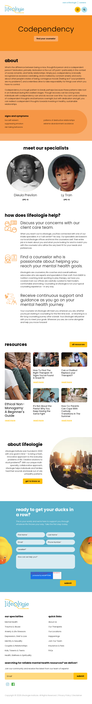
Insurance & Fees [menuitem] (56, 645)
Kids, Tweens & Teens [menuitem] (15, 650)
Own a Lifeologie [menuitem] (70, 2)
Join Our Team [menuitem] (55, 641)
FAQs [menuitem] (50, 650)
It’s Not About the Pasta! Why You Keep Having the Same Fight (42, 409)
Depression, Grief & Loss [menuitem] (16, 636)
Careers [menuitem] (82, 2)
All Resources (78, 344)
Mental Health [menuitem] (11, 622)
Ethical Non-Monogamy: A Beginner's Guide (15, 410)
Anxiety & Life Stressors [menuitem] (15, 631)
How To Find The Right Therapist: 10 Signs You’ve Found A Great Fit (43, 374)
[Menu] (77, 10)
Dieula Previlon (25, 195)
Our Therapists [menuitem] (55, 626)
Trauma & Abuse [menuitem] (12, 626)
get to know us (32, 481)
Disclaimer (77, 695)
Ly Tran (66, 195)
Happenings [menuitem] (54, 636)
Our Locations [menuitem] (54, 631)
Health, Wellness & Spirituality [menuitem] (18, 655)
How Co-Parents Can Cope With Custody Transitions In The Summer (70, 411)
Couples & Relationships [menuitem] (16, 645)
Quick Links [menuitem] (55, 616)
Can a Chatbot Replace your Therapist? (69, 373)
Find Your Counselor (46, 38)
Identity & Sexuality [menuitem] (13, 641)
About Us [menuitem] (52, 622)
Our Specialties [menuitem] (14, 616)
